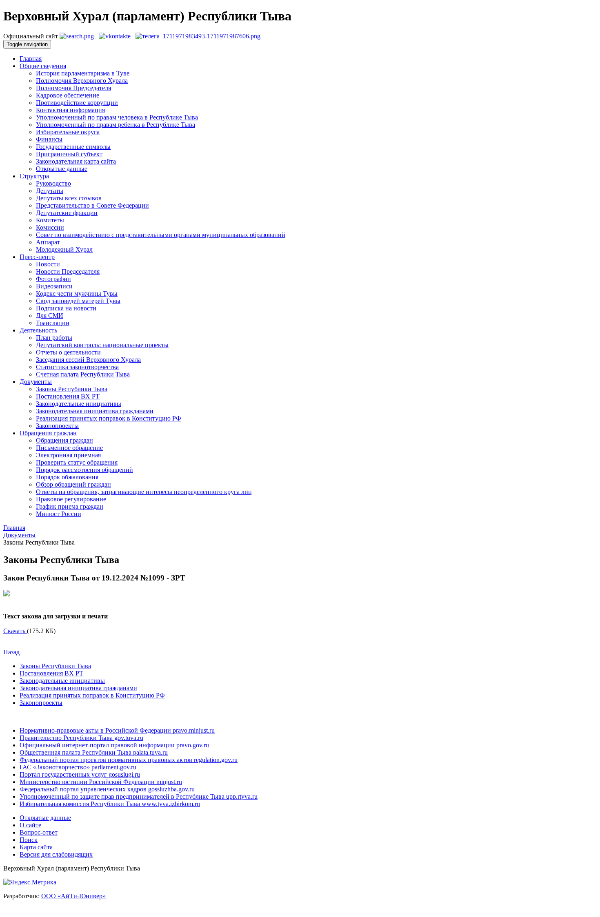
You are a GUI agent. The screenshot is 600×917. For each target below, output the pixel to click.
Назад (11, 652)
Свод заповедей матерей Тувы (78, 300)
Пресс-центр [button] (37, 256)
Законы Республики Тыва (71, 388)
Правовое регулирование (71, 499)
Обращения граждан (64, 440)
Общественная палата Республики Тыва (94, 752)
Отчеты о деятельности (68, 352)
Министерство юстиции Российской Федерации (101, 781)
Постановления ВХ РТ (68, 396)
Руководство (53, 183)
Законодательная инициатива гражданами (94, 411)
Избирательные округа (68, 131)
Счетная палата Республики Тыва (83, 374)
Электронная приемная (68, 455)
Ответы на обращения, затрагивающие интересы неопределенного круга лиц (144, 491)
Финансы (49, 139)
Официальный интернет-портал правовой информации (114, 745)
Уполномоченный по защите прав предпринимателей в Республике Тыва (139, 796)
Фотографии (53, 278)
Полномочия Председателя (73, 87)
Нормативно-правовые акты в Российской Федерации (117, 730)
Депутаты (49, 190)
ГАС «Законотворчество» (78, 767)
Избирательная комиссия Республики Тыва (110, 803)
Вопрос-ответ (39, 832)
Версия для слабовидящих (56, 854)
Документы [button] (36, 381)
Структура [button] (34, 176)
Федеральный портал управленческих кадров (107, 789)
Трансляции (52, 322)
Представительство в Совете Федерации (92, 205)
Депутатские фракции (67, 212)
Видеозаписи (54, 286)
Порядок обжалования (67, 477)
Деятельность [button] (38, 330)
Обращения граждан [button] (48, 433)
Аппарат (48, 242)
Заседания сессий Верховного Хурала (88, 359)
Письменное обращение (69, 447)
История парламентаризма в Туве (82, 73)
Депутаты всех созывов (69, 198)
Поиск (29, 839)
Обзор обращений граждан (73, 484)
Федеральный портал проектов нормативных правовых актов (129, 759)
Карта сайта (36, 847)
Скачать (15, 630)
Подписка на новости (66, 308)
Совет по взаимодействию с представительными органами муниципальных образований (160, 234)
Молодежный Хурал (64, 249)
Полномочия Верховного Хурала (82, 80)
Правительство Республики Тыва (81, 737)
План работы (54, 337)
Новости (48, 264)
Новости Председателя (68, 271)
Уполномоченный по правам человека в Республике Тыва (117, 117)
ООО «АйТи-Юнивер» (73, 896)
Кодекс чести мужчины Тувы (77, 293)
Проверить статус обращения (77, 462)
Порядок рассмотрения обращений (84, 469)
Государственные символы (73, 146)
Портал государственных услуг (80, 774)
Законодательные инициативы (78, 403)
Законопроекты (57, 425)
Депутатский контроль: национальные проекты (102, 344)
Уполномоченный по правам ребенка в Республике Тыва (115, 124)
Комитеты (50, 220)
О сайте (30, 825)
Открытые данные (61, 168)
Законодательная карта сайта (76, 161)
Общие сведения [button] (43, 65)
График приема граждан (69, 506)
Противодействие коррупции (77, 102)
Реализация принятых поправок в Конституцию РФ (108, 418)
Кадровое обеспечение (67, 95)
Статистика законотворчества (77, 366)
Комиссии (50, 227)
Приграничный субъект (69, 154)
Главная (31, 58)
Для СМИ (49, 315)
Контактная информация (70, 109)
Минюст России (58, 513)
